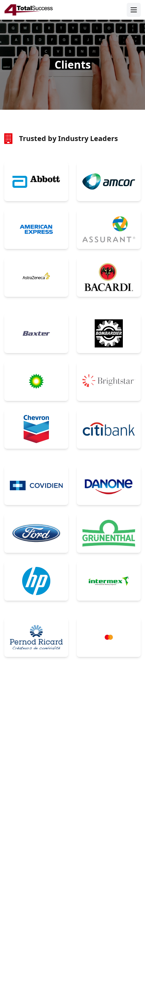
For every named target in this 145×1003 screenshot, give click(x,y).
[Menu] (134, 10)
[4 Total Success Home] (28, 10)
